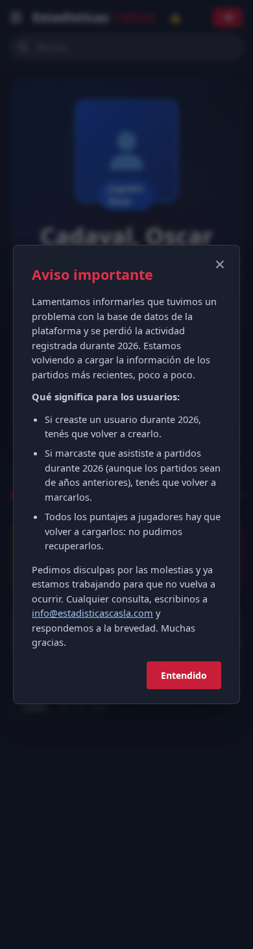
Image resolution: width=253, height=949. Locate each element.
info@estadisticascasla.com (92, 612)
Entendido (184, 675)
